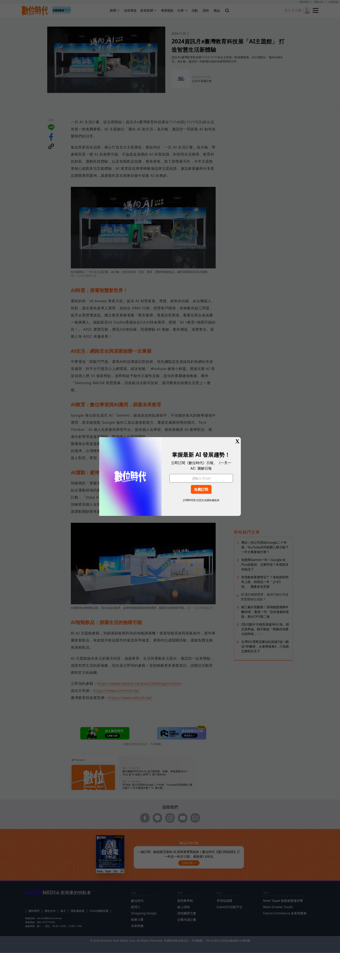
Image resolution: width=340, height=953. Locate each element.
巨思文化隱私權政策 (207, 500)
